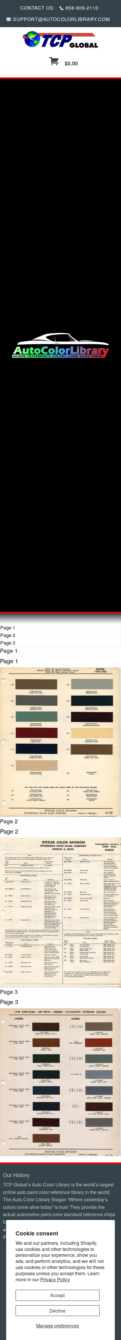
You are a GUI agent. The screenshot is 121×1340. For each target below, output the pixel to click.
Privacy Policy (55, 1279)
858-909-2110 (81, 7)
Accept (57, 1295)
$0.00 (70, 63)
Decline (57, 1310)
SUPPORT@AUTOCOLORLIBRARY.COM (61, 19)
